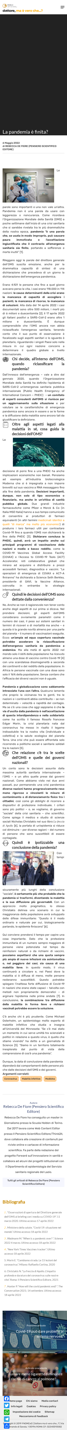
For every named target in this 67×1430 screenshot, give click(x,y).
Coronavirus (10, 1078)
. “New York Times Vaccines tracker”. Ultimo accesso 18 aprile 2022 (29, 1251)
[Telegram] (6, 1419)
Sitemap (49, 1411)
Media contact (50, 1400)
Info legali (17, 1406)
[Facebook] (6, 1398)
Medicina (50, 1078)
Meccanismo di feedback (33, 1416)
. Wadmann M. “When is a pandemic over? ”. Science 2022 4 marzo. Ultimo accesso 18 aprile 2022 (33, 1240)
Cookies (31, 1406)
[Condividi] (6, 1425)
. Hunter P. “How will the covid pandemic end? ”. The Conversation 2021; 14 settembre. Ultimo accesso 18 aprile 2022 (33, 1290)
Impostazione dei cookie (27, 1411)
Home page (15, 1400)
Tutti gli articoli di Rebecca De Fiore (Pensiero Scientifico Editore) (33, 1182)
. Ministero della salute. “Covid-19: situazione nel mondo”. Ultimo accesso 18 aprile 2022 (32, 1229)
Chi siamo (31, 1400)
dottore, (23, 10)
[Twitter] (6, 1405)
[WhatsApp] (6, 1412)
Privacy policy (48, 1406)
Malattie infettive (31, 1078)
